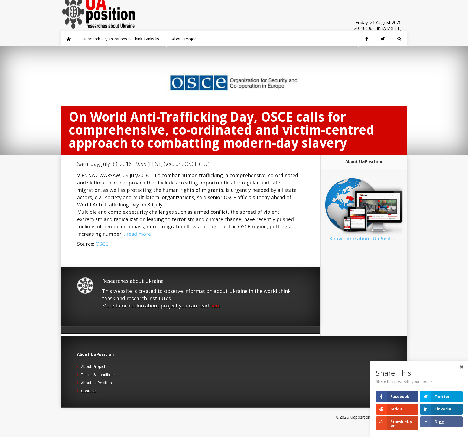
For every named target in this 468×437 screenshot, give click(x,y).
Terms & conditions (98, 374)
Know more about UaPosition (363, 238)
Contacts (89, 390)
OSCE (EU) (196, 163)
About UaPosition (96, 382)
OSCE (102, 244)
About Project (93, 366)
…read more (137, 234)
